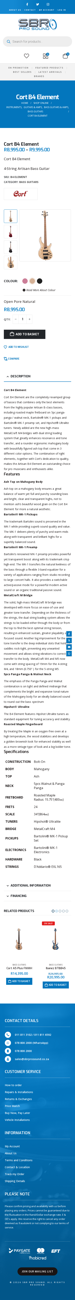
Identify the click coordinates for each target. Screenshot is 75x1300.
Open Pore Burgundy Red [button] (25, 281)
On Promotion (18, 68)
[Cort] (20, 194)
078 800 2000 (23, 1051)
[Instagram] (48, 4)
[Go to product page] (55, 940)
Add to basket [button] (21, 985)
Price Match (12, 1106)
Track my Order (14, 1174)
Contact (30, 10)
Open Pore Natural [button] (32, 281)
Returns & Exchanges (18, 1099)
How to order (13, 1085)
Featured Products (49, 68)
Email (69, 647)
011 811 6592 (42, 1035)
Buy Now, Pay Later (17, 1113)
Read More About (40, 290)
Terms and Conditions (18, 1160)
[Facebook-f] (27, 4)
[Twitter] (37, 4)
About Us (15, 10)
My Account (47, 10)
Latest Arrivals (50, 72)
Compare (13, 358)
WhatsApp (69, 653)
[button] (7, 56)
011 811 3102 (23, 1035)
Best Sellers (22, 72)
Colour (10, 281)
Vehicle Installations (17, 1120)
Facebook (69, 634)
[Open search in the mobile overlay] (37, 41)
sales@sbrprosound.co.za (32, 1059)
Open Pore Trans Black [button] (39, 281)
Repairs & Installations (19, 1092)
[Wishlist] (26, 55)
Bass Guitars (28, 182)
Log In (62, 10)
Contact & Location (17, 1167)
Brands (39, 76)
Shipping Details (15, 1181)
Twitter (69, 640)
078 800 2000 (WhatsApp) (31, 1043)
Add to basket (27, 334)
